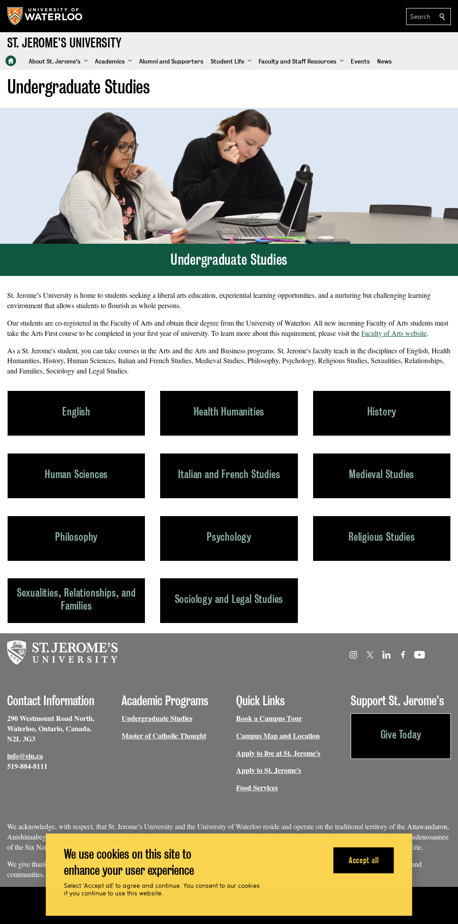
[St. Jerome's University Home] (10, 60)
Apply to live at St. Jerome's (278, 753)
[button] (58, 62)
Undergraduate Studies (157, 718)
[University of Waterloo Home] (45, 16)
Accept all (364, 860)
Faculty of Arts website (394, 333)
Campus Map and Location (278, 735)
